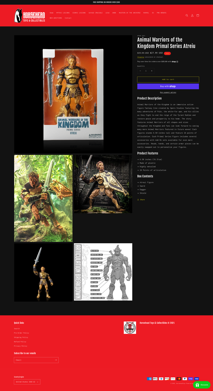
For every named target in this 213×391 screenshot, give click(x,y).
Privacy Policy (20, 346)
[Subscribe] (55, 360)
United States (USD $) (25, 382)
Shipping (140, 57)
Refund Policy (20, 342)
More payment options (168, 92)
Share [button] (142, 200)
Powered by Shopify (192, 383)
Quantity (141, 66)
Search (17, 329)
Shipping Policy (21, 337)
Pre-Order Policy (21, 333)
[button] (187, 15)
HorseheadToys (181, 383)
